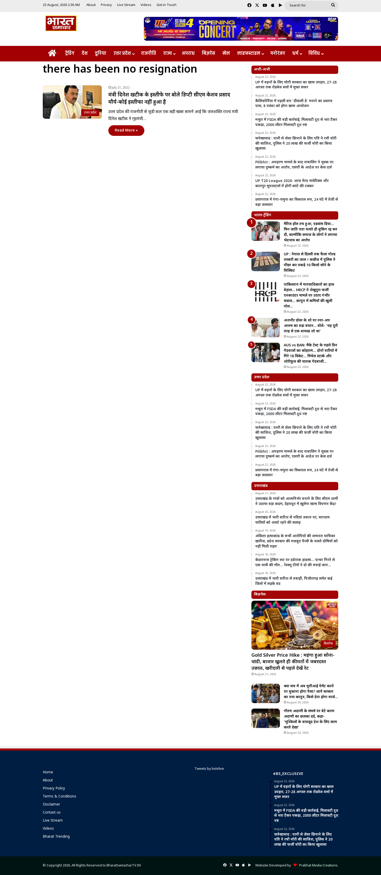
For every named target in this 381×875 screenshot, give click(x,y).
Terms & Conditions (59, 796)
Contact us (52, 812)
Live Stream (126, 5)
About (91, 5)
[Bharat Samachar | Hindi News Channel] (61, 23)
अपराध (188, 53)
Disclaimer (51, 804)
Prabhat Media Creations (317, 865)
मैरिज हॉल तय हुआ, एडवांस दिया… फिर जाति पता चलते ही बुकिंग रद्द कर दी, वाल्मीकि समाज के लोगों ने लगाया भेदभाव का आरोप (310, 232)
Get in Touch (167, 5)
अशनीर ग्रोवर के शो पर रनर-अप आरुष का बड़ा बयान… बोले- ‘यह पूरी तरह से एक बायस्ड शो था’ (311, 326)
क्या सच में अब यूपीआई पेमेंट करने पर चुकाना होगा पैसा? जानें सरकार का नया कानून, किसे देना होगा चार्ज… (311, 692)
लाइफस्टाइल (248, 53)
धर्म (295, 53)
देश (85, 53)
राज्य (167, 53)
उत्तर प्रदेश (122, 53)
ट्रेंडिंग (69, 53)
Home (48, 772)
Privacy (106, 5)
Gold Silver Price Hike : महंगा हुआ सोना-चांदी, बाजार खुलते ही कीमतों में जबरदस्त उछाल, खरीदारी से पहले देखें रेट (292, 662)
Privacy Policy (54, 788)
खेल (226, 53)
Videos (145, 5)
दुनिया (100, 53)
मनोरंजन (277, 53)
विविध (314, 53)
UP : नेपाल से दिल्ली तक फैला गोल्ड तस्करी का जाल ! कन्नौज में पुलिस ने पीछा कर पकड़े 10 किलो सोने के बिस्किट (309, 262)
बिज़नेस (208, 53)
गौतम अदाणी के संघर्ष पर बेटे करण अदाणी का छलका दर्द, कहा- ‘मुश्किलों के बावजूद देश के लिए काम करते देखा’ (310, 719)
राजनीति (148, 53)
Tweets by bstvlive (209, 769)
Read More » (126, 130)
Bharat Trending (56, 837)
